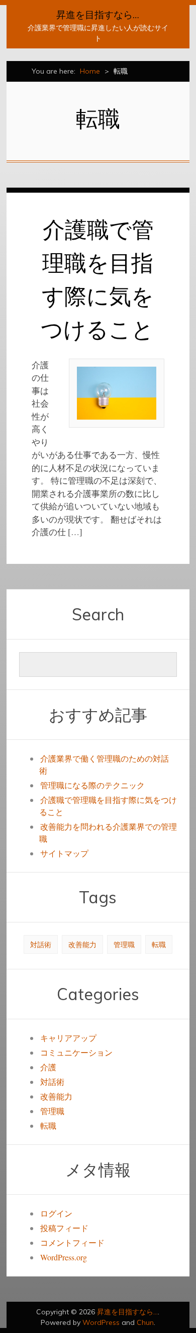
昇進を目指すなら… (97, 15)
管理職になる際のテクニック (92, 785)
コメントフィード (72, 1242)
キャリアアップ (68, 1037)
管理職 (124, 944)
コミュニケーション (76, 1052)
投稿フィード (64, 1228)
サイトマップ (64, 853)
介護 (48, 1067)
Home (90, 71)
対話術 (40, 944)
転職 (159, 944)
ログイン (56, 1213)
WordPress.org (63, 1257)
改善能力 (82, 944)
